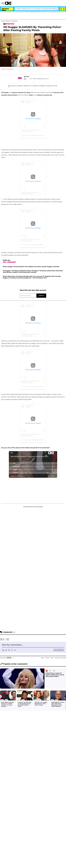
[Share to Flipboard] (39, 86)
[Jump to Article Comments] (9, 86)
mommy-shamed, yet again (21, 92)
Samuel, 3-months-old (44, 95)
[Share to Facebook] (17, 86)
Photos (8, 21)
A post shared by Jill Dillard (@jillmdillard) (33, 135)
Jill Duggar (14, 21)
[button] (3, 3)
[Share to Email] (52, 86)
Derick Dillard (12, 95)
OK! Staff (26, 76)
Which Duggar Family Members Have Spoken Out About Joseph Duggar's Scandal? (31, 266)
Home (3, 21)
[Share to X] (28, 86)
